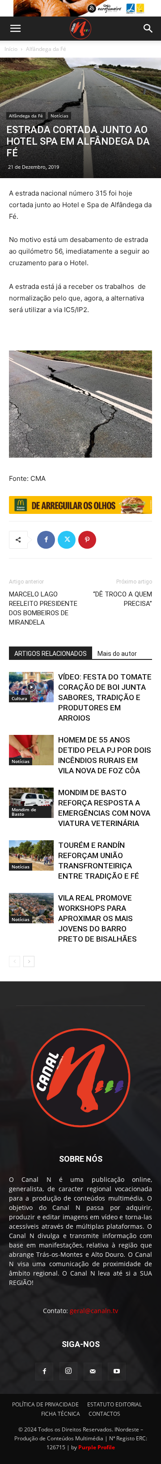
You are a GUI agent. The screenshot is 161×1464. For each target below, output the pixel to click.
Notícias (59, 116)
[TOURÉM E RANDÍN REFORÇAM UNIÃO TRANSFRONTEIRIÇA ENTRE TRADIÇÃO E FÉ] (31, 855)
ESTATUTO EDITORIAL (114, 1404)
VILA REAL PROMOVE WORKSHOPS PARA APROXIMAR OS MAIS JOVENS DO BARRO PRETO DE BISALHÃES (97, 918)
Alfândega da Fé (46, 49)
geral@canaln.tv (94, 1310)
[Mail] (93, 1372)
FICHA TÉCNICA (60, 1414)
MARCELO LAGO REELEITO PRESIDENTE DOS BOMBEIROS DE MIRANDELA (43, 608)
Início (10, 49)
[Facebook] (46, 540)
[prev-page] (14, 961)
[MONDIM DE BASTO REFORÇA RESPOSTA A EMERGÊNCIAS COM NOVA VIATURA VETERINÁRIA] (31, 803)
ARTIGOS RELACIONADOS (50, 653)
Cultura (19, 698)
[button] (15, 29)
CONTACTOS (104, 1414)
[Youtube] (117, 1372)
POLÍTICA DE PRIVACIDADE (45, 1404)
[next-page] (28, 961)
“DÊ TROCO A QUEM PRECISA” (122, 599)
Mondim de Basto (24, 811)
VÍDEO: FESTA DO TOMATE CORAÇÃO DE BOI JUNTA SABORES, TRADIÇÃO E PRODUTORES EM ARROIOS (105, 697)
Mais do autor (117, 653)
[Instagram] (68, 1371)
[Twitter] (67, 540)
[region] (80, 8)
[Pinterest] (87, 540)
